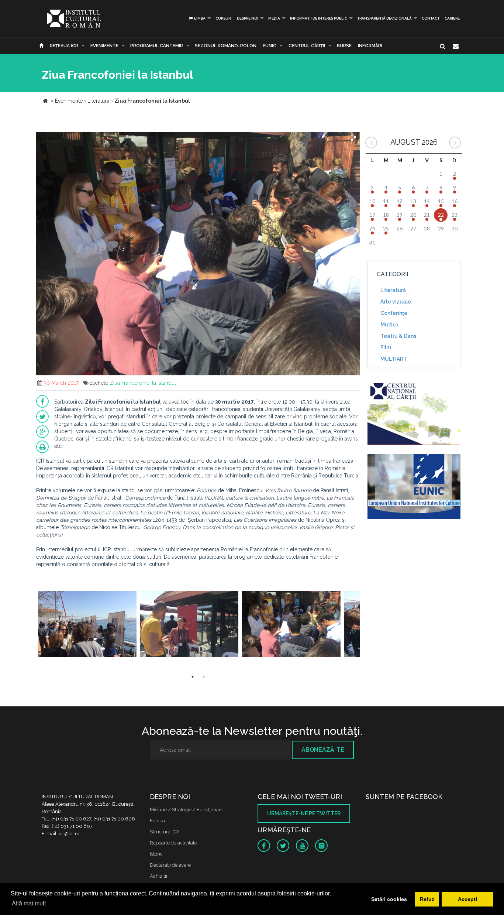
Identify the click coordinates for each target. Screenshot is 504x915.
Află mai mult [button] (29, 903)
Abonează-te (322, 749)
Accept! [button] (467, 899)
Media (274, 18)
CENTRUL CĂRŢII (307, 45)
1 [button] (192, 677)
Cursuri (223, 18)
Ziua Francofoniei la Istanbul (143, 383)
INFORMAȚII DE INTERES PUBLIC (318, 18)
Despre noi (247, 18)
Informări (370, 45)
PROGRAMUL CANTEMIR (156, 45)
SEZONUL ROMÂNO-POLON (225, 45)
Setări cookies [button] (389, 899)
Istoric (156, 854)
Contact (430, 18)
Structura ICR (164, 832)
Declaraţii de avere (170, 865)
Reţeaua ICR (64, 45)
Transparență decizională (384, 18)
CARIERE (452, 18)
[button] (353, 138)
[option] (87, 625)
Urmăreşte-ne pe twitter (304, 813)
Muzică (389, 325)
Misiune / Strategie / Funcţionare (186, 809)
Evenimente (104, 45)
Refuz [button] (427, 899)
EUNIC (269, 45)
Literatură (393, 290)
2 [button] (203, 677)
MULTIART (393, 359)
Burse (344, 45)
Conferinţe (393, 313)
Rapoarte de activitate (173, 843)
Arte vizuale (395, 302)
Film (385, 347)
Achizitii (158, 876)
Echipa (157, 820)
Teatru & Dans (398, 336)
